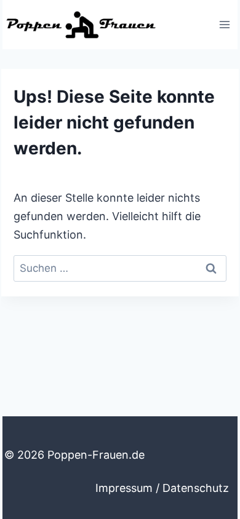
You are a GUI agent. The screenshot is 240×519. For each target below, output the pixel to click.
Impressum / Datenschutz (162, 487)
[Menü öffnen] (224, 24)
